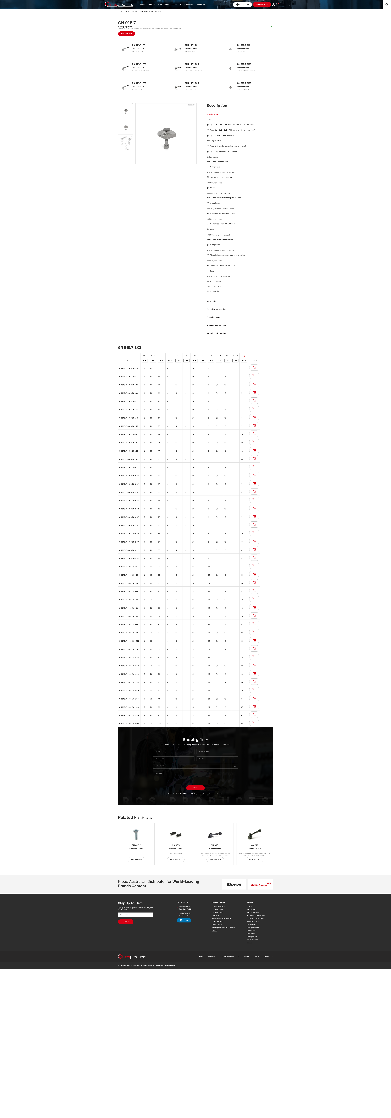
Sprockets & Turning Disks (256, 915)
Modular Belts (251, 909)
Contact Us (200, 5)
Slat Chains (251, 933)
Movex (247, 956)
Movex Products (186, 5)
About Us (151, 5)
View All (214, 931)
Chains (249, 906)
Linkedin (185, 920)
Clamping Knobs (217, 909)
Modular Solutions (253, 912)
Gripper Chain (251, 931)
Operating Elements (218, 906)
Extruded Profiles (253, 921)
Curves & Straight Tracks (255, 918)
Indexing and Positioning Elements (223, 927)
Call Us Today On (185, 913)
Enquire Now (126, 34)
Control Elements (217, 921)
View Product (135, 859)
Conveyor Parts (252, 937)
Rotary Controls (217, 924)
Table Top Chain (252, 940)
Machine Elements (131, 11)
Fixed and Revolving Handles (221, 918)
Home (142, 5)
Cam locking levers (146, 11)
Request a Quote (262, 4)
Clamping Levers (217, 912)
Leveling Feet (251, 924)
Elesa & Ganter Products (167, 5)
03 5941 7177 (244, 4)
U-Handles (215, 915)
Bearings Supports (253, 927)
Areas (257, 956)
